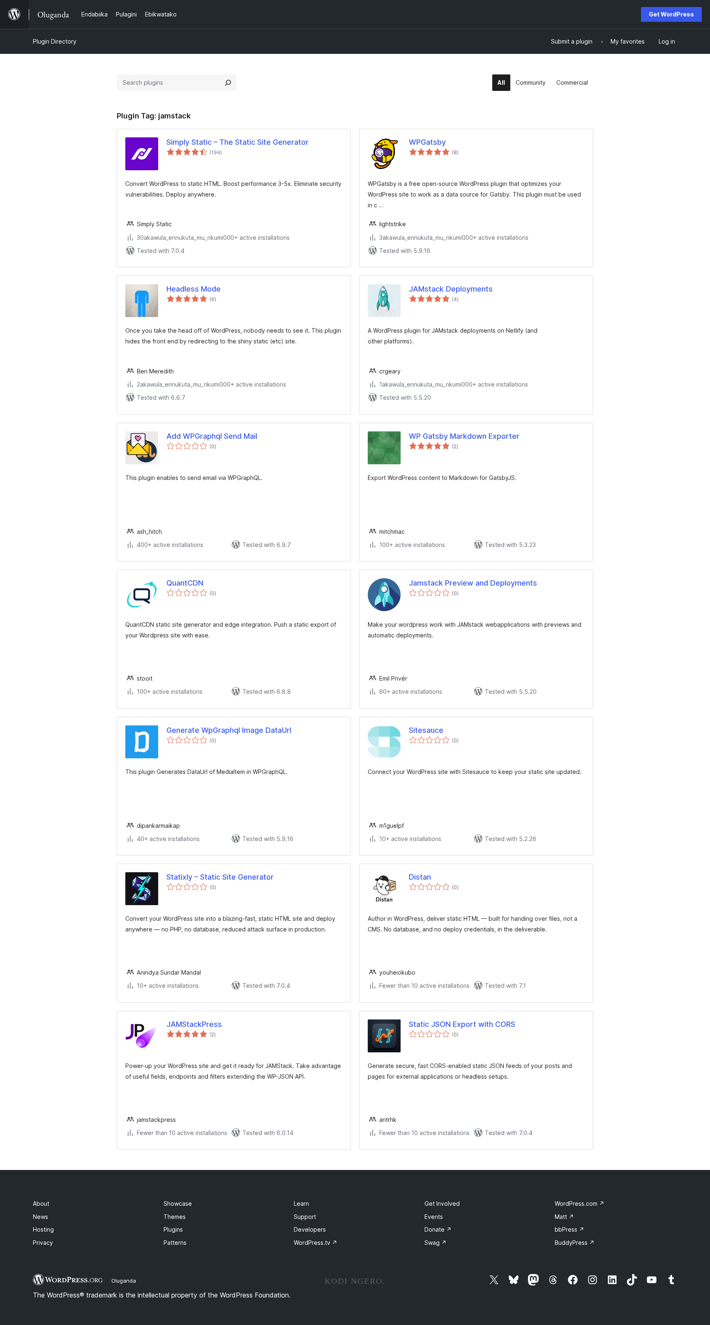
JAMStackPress (194, 1024)
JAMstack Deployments (451, 289)
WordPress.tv (315, 1242)
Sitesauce (426, 730)
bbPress (569, 1229)
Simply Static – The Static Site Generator (237, 142)
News (40, 1216)
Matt (564, 1216)
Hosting (43, 1229)
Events (433, 1216)
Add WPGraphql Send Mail (211, 436)
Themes (175, 1216)
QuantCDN (184, 583)
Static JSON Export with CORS (462, 1024)
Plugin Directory (54, 41)
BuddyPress (575, 1242)
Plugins (173, 1229)
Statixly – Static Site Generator (220, 877)
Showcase (178, 1203)
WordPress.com (579, 1203)
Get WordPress (671, 14)
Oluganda (123, 1280)
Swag (435, 1242)
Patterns (175, 1242)
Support (305, 1216)
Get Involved (442, 1203)
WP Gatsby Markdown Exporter (464, 436)
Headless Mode (193, 289)
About (41, 1203)
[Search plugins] (228, 82)
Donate (438, 1229)
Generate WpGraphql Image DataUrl (228, 730)
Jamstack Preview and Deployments (473, 583)
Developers (310, 1229)
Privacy (43, 1242)
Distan (420, 877)
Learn (301, 1203)
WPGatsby (427, 142)
